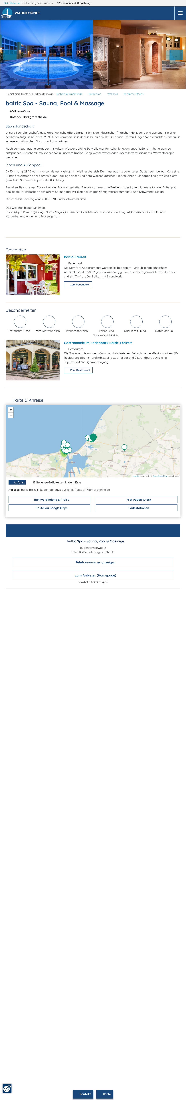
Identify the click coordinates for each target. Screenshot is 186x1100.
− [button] (11, 415)
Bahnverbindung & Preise (51, 499)
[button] (28, 13)
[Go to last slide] (10, 55)
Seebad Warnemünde (69, 94)
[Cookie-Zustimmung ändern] (7, 1088)
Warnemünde (73, 3)
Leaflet (136, 476)
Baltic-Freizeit (75, 257)
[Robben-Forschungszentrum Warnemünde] (68, 446)
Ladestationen (138, 508)
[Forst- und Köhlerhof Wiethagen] (125, 448)
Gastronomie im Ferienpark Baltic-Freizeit (98, 343)
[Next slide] (176, 55)
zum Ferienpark (79, 284)
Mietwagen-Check (138, 499)
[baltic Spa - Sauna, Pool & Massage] (94, 438)
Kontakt (85, 1094)
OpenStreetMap (160, 476)
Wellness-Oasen (133, 94)
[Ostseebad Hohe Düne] (70, 451)
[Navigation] (180, 13)
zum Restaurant (79, 370)
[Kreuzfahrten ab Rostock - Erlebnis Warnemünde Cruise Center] (67, 452)
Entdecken (95, 94)
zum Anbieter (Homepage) (95, 575)
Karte (106, 1094)
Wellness (112, 94)
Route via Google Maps (51, 508)
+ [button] (11, 409)
